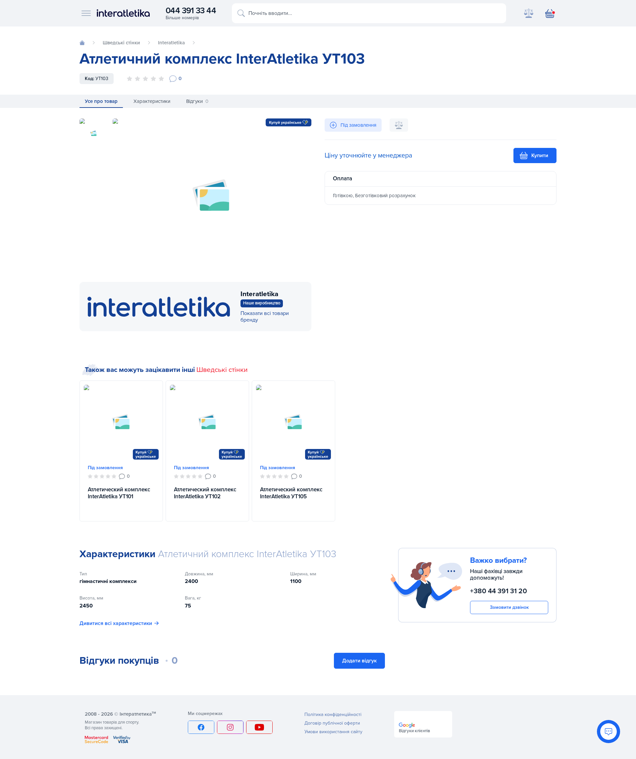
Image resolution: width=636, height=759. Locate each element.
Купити (539, 155)
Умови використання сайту (333, 732)
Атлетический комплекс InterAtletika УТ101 (119, 493)
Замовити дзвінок (509, 607)
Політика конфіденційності (332, 714)
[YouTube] (259, 727)
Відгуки (197, 101)
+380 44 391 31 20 (498, 591)
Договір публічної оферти (332, 723)
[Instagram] (230, 727)
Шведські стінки (222, 370)
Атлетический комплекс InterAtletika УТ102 (205, 493)
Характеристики (151, 101)
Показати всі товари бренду (264, 316)
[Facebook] (201, 727)
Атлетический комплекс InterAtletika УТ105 (291, 493)
